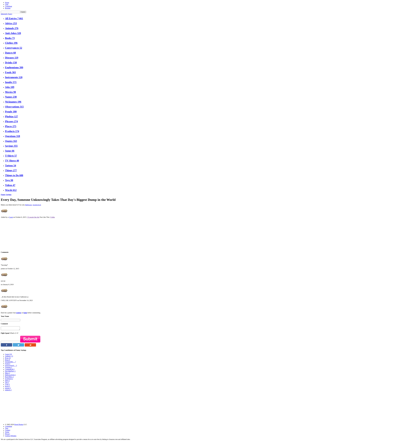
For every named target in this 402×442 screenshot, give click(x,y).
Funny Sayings (6, 194)
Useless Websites (10, 436)
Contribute (8, 6)
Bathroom (28, 205)
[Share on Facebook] (6, 346)
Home (7, 2)
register (18, 313)
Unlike (52, 217)
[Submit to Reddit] (30, 346)
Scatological (37, 205)
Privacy (7, 434)
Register (7, 8)
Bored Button (18, 424)
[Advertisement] (63, 234)
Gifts (6, 4)
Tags (6, 428)
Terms (7, 432)
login (25, 313)
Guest (11, 217)
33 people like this (33, 217)
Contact (7, 430)
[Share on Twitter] (18, 346)
